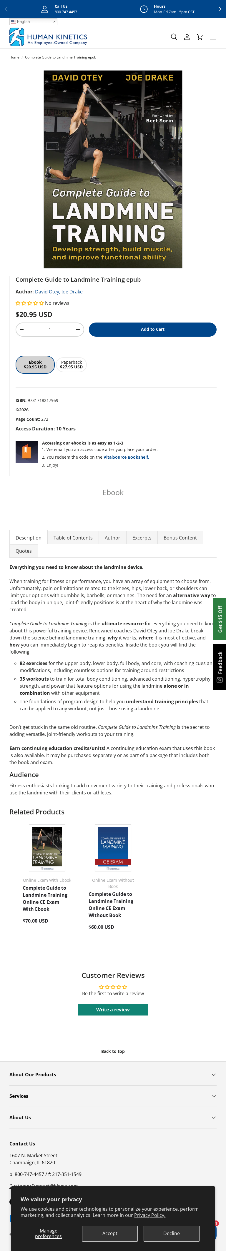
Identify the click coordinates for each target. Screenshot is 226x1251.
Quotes (24, 551)
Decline (171, 1233)
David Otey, (47, 291)
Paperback (71, 364)
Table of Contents (73, 538)
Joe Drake (72, 291)
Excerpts (142, 538)
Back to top (113, 1051)
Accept (109, 1233)
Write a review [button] (113, 1009)
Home (14, 57)
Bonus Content (180, 538)
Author (112, 538)
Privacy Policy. (149, 1215)
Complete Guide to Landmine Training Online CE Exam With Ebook (45, 898)
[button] (30, 303)
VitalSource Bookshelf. (126, 457)
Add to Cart (152, 329)
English (23, 21)
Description (28, 538)
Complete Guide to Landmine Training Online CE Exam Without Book (111, 904)
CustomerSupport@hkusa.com (43, 1186)
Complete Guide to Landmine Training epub (60, 57)
